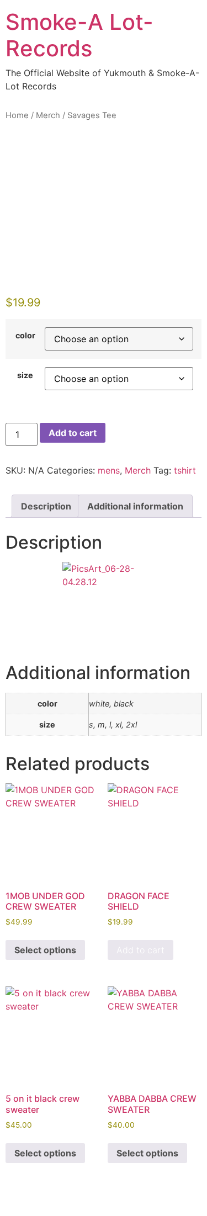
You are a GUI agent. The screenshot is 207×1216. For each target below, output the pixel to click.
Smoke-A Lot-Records (79, 35)
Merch (48, 115)
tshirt (185, 470)
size (25, 375)
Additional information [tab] (135, 506)
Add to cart (73, 432)
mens (109, 470)
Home (17, 115)
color (25, 335)
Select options (45, 949)
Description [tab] (46, 506)
